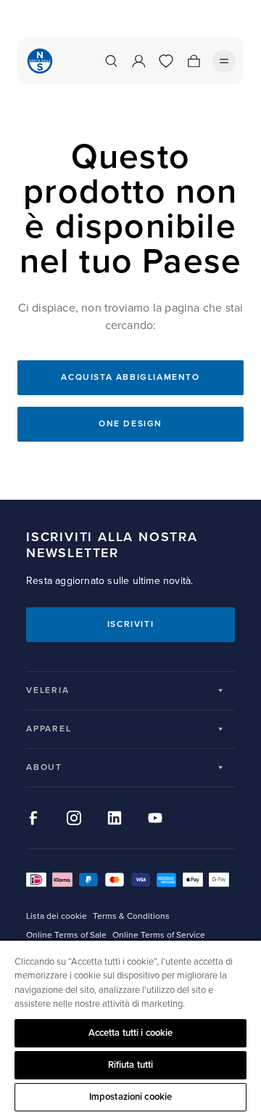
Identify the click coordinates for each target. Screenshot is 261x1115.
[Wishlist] (166, 61)
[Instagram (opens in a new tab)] (74, 818)
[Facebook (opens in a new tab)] (33, 818)
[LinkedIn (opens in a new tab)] (114, 818)
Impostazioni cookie (130, 1097)
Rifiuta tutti (131, 1065)
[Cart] (193, 61)
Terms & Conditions (131, 916)
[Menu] (224, 61)
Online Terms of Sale (66, 935)
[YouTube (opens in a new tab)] (155, 818)
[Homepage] (39, 61)
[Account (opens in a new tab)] (138, 61)
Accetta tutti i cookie (130, 1033)
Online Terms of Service (158, 935)
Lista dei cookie (56, 916)
